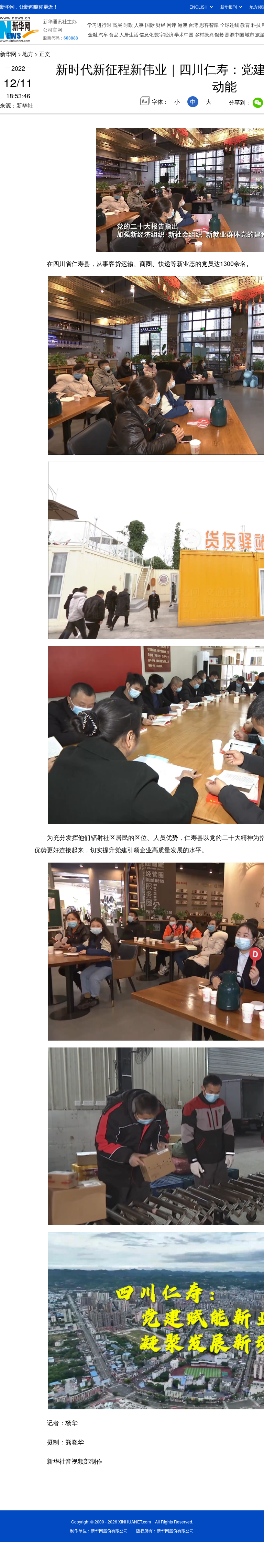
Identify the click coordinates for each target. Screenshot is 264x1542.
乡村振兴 (204, 34)
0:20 (115, 245)
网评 (171, 24)
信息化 (146, 34)
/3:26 (125, 245)
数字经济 (164, 34)
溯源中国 (234, 34)
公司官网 (52, 29)
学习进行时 (99, 24)
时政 (128, 24)
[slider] (120, 237)
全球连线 (229, 24)
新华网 (8, 54)
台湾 (193, 24)
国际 (150, 24)
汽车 (103, 34)
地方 (27, 54)
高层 (117, 24)
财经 (161, 24)
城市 (249, 34)
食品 (114, 34)
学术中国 (184, 34)
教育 (245, 24)
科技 (256, 24)
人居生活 (129, 34)
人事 (139, 24)
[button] (102, 244)
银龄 (219, 34)
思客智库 (209, 24)
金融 (93, 34)
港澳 (182, 24)
